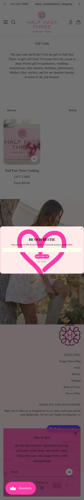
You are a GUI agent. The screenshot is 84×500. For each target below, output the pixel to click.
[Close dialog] (81, 228)
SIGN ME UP (42, 256)
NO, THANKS (42, 261)
